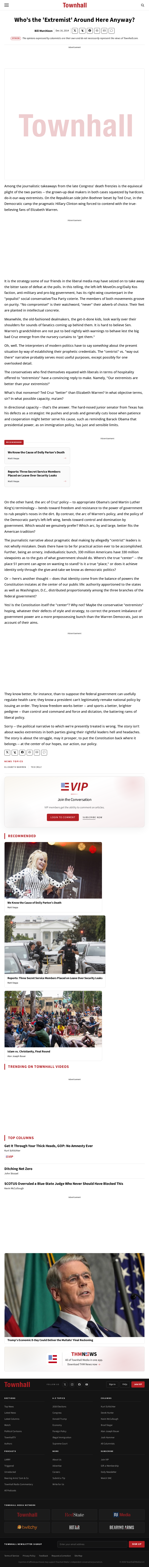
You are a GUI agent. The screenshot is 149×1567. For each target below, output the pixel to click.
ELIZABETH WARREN (15, 767)
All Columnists (107, 1443)
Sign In (112, 1384)
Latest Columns (11, 1419)
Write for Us (58, 1484)
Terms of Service (11, 1555)
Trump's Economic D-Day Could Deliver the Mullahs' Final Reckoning (50, 1340)
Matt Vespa (12, 907)
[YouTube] (87, 1384)
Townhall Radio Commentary (18, 1484)
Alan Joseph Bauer (16, 1056)
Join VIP (138, 1384)
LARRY (7, 1459)
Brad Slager (107, 1425)
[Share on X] (75, 31)
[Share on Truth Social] (82, 31)
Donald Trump (60, 1419)
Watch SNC (106, 1478)
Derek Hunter (107, 1412)
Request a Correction (61, 1555)
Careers (56, 1472)
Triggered (9, 1465)
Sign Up (137, 1544)
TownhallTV (10, 1437)
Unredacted (10, 1472)
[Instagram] (72, 1384)
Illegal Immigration (62, 1437)
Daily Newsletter (108, 1472)
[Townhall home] (17, 1384)
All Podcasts (10, 1490)
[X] (65, 1384)
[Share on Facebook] (90, 31)
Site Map (78, 1555)
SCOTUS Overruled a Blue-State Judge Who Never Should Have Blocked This (63, 1183)
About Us (57, 1459)
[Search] (142, 5)
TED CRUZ (36, 767)
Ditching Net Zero (18, 1168)
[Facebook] (79, 1384)
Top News (9, 1406)
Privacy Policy (29, 1555)
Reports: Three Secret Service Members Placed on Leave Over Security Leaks (54, 978)
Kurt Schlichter (108, 1406)
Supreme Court (60, 1443)
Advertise (57, 1465)
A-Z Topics (59, 1398)
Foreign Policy (59, 1431)
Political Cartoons (13, 1431)
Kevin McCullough (109, 1419)
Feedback (43, 1555)
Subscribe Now (92, 817)
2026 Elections (59, 1406)
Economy (57, 1425)
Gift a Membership (110, 1465)
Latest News (10, 1412)
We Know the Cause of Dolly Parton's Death (34, 903)
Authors (8, 1443)
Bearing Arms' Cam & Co (16, 1478)
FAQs (124, 1384)
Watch (7, 1425)
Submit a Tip (59, 1478)
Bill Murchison (44, 31)
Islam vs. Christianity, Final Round (28, 1052)
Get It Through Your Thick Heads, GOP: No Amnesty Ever (48, 1146)
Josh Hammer (108, 1437)
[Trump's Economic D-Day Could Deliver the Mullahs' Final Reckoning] (74, 1295)
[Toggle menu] (6, 5)
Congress (57, 1412)
